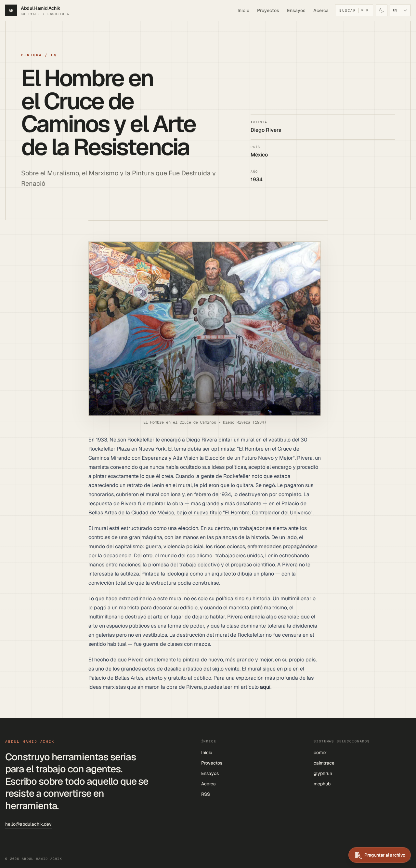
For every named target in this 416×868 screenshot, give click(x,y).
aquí (265, 687)
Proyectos (268, 10)
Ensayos (296, 10)
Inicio (243, 10)
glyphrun (323, 773)
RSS (205, 794)
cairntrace (324, 763)
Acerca (321, 10)
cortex (320, 752)
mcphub (322, 784)
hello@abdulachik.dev (28, 824)
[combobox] (400, 10)
